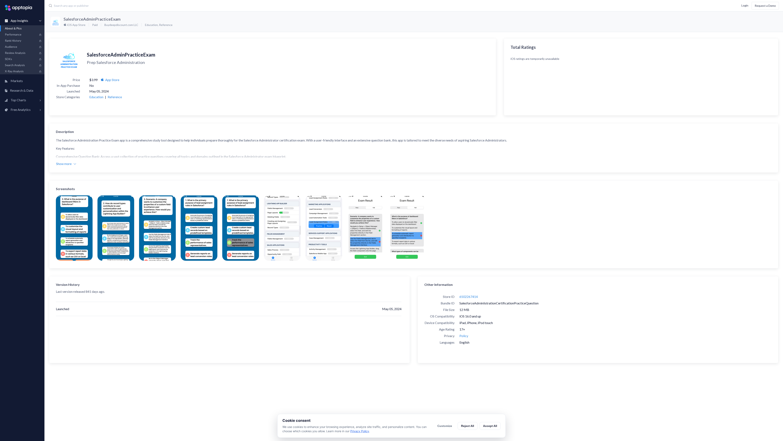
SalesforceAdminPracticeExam (92, 19)
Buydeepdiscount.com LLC (121, 25)
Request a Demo (765, 5)
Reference (166, 25)
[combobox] (294, 6)
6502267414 (468, 296)
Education (151, 25)
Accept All (490, 426)
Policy (463, 336)
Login (744, 5)
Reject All (467, 426)
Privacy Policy (359, 431)
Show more (64, 164)
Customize (444, 426)
